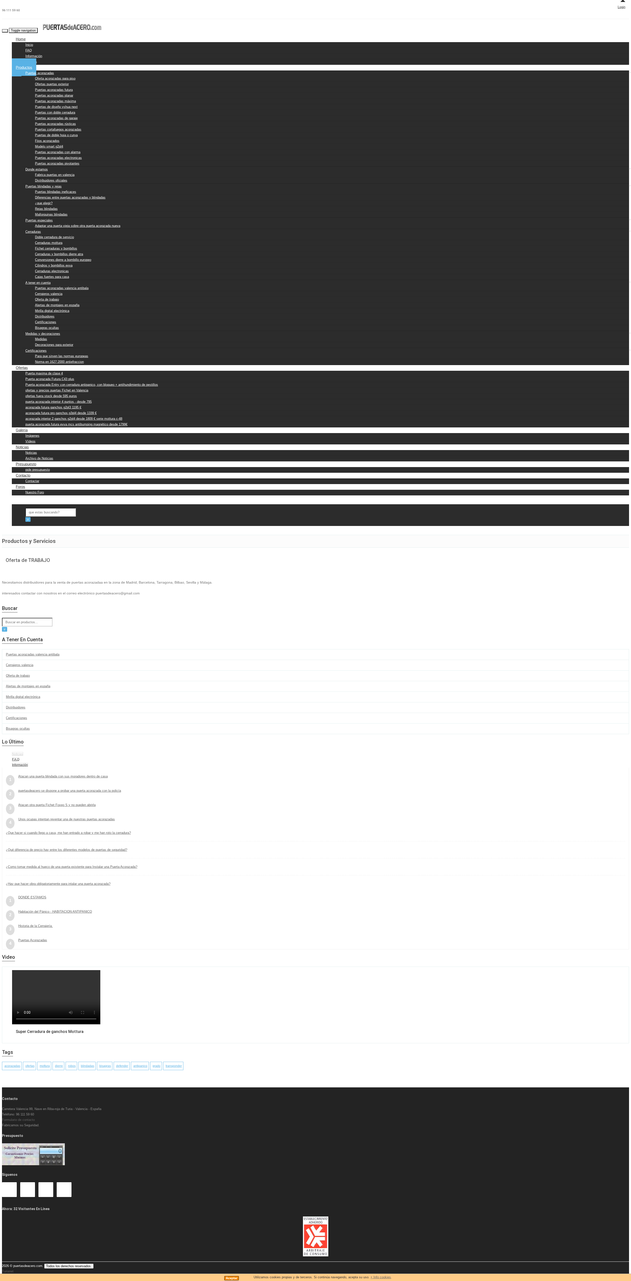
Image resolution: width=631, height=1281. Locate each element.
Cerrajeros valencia (48, 294)
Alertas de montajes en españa (57, 305)
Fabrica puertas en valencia (54, 175)
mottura (45, 1066)
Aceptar (231, 1278)
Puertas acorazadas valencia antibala (61, 288)
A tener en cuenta (38, 283)
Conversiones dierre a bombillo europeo (63, 260)
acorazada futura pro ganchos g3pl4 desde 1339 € (61, 413)
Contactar (32, 481)
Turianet (8, 1271)
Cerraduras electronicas (52, 271)
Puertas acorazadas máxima (55, 101)
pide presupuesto (37, 470)
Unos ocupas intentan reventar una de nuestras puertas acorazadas (66, 819)
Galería (22, 430)
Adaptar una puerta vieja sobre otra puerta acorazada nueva (77, 226)
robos (72, 1066)
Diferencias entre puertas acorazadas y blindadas (70, 197)
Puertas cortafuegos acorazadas (58, 129)
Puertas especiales (39, 220)
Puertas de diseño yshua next (56, 107)
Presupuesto (26, 464)
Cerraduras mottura (48, 243)
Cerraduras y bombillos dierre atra (59, 254)
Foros (20, 487)
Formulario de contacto (18, 1120)
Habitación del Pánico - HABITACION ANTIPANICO (55, 911)
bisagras (105, 1066)
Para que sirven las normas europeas (61, 356)
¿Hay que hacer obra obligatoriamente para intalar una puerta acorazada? (58, 884)
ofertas (30, 1066)
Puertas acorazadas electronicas (58, 158)
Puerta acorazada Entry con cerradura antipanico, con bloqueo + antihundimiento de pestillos (91, 385)
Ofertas (22, 368)
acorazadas (12, 1066)
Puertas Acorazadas (32, 940)
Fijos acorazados (47, 141)
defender (122, 1066)
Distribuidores (44, 316)
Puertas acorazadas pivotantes (57, 163)
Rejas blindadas (46, 209)
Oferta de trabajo (47, 299)
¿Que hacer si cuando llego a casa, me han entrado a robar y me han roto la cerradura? (68, 833)
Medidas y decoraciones (42, 334)
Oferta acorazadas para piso (55, 78)
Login (621, 7)
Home (21, 39)
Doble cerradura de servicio (54, 237)
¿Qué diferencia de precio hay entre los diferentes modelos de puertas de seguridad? (66, 850)
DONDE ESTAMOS (32, 897)
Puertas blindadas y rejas (43, 186)
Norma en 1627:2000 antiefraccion (59, 362)
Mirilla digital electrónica (52, 311)
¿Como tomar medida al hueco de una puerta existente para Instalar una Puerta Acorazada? (71, 867)
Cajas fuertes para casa (52, 277)
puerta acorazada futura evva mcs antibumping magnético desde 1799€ (76, 424)
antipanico (140, 1066)
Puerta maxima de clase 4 (44, 373)
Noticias (22, 447)
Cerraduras (33, 232)
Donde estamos (36, 169)
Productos (24, 67)
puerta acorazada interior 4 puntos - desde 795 (58, 402)
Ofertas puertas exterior (52, 84)
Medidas (41, 339)
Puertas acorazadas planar (54, 95)
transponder (174, 1066)
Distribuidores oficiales (51, 180)
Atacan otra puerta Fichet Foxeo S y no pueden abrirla (57, 805)
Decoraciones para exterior (54, 345)
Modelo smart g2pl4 (49, 146)
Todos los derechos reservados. (69, 1266)
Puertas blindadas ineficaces (55, 192)
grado (156, 1066)
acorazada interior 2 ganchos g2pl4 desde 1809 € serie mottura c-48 (73, 419)
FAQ (28, 50)
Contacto (23, 475)
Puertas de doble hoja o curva (56, 135)
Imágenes (32, 436)
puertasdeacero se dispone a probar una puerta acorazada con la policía (69, 790)
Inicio (29, 45)
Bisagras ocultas (47, 328)
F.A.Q (15, 759)
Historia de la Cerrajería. (35, 926)
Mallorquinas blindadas (51, 214)
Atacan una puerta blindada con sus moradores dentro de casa (63, 776)
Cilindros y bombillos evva (53, 265)
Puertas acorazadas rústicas (55, 124)
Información (33, 56)
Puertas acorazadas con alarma (57, 152)
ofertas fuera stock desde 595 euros (51, 396)
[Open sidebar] (16, 528)
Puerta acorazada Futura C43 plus (49, 379)
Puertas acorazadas (39, 73)
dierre (59, 1066)
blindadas (87, 1066)
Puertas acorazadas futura (54, 90)
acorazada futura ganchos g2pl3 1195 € (53, 407)
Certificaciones (45, 322)
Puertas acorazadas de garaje (56, 118)
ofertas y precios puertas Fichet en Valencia (56, 390)
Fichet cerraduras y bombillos (56, 248)
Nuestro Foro (34, 492)
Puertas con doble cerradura (55, 112)
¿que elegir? (44, 203)
